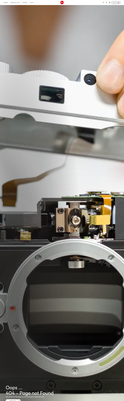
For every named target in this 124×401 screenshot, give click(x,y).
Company (24, 2)
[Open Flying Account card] (106, 2)
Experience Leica (15, 2)
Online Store (115, 2)
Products (6, 2)
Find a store (109, 2)
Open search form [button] (103, 2)
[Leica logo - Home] (62, 2)
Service (32, 2)
